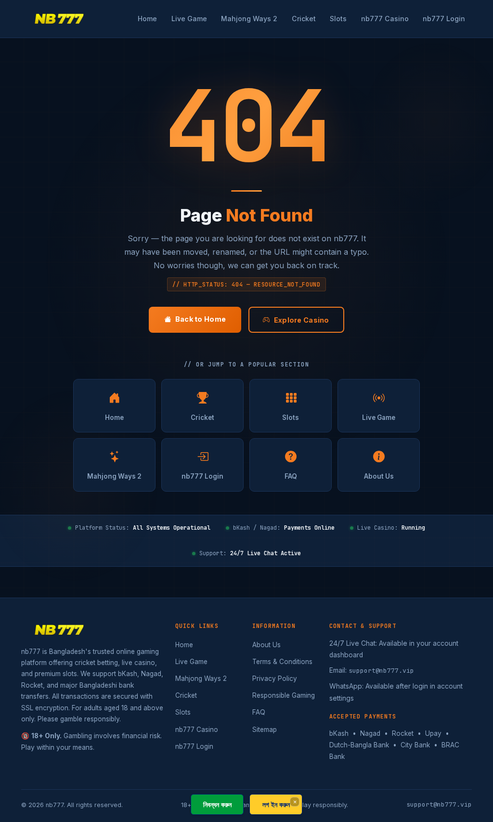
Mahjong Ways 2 (249, 18)
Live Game (189, 18)
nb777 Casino (385, 18)
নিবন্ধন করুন (217, 804)
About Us (379, 476)
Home (147, 18)
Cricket (304, 18)
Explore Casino (301, 320)
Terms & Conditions (282, 661)
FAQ (291, 476)
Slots (338, 18)
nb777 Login (444, 18)
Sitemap (264, 729)
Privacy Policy (274, 678)
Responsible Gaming (283, 695)
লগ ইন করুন (276, 804)
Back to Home (200, 319)
